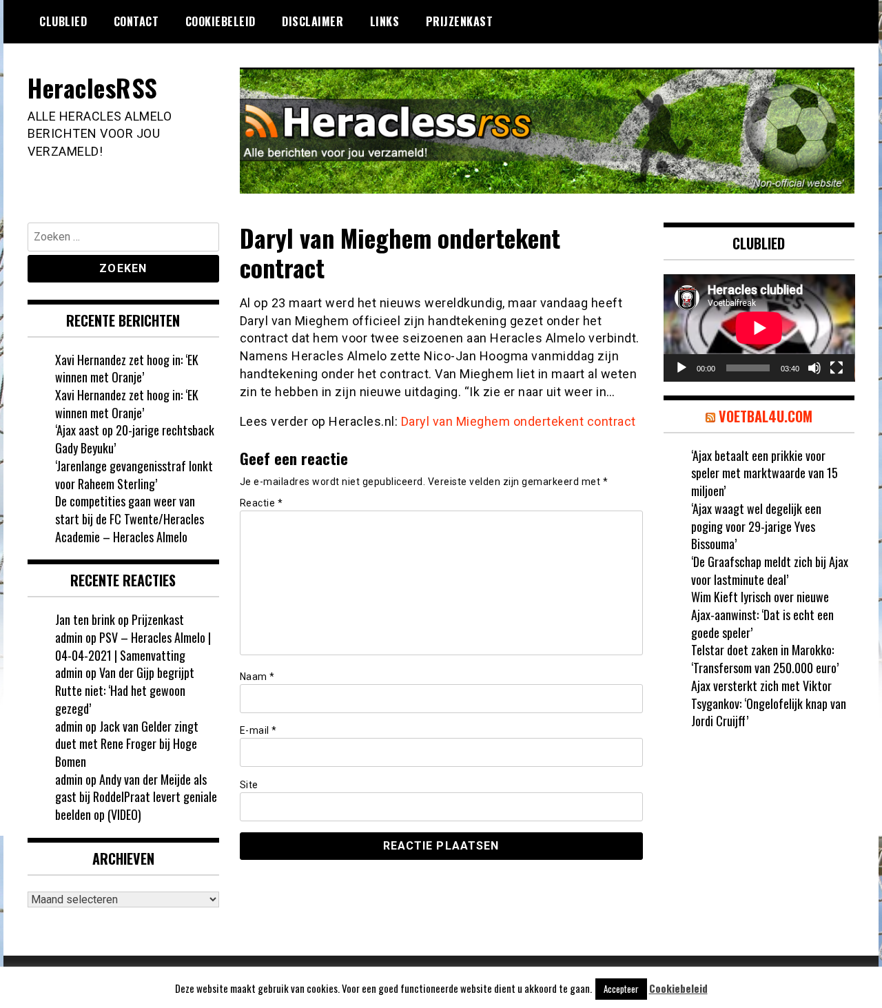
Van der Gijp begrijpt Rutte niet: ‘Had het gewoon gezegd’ (124, 690)
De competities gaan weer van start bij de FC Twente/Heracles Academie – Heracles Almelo (129, 518)
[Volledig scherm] (836, 368)
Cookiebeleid (220, 21)
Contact (136, 21)
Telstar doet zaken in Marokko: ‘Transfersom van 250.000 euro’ (765, 659)
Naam (257, 676)
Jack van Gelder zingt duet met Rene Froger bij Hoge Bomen (126, 743)
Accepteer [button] (621, 989)
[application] (759, 328)
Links (385, 21)
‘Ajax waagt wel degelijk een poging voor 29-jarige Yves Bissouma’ (756, 526)
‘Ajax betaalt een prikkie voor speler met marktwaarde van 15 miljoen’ (764, 473)
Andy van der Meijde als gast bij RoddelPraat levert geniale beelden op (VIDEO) (136, 796)
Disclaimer (312, 21)
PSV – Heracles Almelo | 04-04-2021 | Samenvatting (133, 646)
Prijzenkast (459, 21)
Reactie (261, 502)
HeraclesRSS (93, 87)
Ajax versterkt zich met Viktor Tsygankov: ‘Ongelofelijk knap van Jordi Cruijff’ (768, 703)
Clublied (63, 21)
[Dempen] (814, 368)
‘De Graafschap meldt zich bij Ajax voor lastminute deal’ (769, 570)
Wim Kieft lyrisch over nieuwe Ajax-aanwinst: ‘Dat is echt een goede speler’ (762, 614)
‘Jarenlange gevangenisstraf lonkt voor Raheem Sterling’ (134, 475)
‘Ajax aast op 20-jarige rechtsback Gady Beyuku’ (134, 439)
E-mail (258, 730)
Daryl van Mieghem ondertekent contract (518, 421)
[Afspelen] (681, 368)
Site (249, 784)
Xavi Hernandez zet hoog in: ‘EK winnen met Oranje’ (126, 369)
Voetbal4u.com (765, 416)
